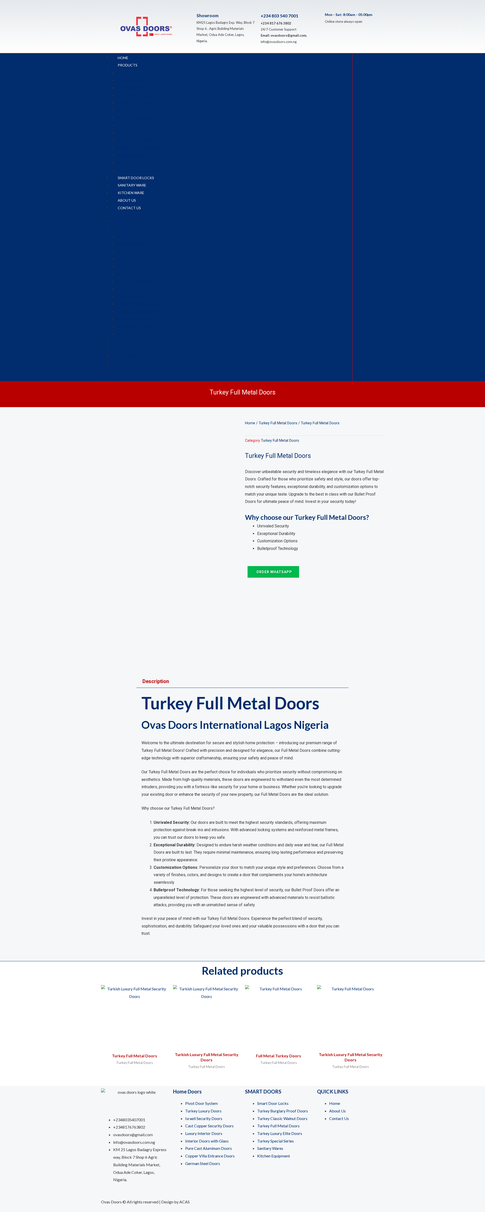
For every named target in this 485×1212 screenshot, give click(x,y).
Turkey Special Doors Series (141, 170)
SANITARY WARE (132, 185)
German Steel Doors (134, 132)
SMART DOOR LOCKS (136, 178)
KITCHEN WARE (131, 193)
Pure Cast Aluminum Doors (140, 117)
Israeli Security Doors (135, 87)
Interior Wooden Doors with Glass (146, 109)
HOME (123, 58)
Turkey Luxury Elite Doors (139, 162)
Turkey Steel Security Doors (141, 80)
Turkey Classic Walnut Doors (142, 147)
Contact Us (129, 208)
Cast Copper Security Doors (141, 94)
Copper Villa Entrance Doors (141, 125)
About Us (127, 200)
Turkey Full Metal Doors (138, 155)
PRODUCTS (127, 65)
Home (250, 423)
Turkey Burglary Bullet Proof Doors (148, 139)
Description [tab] (155, 681)
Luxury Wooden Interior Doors (143, 102)
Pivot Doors (127, 72)
